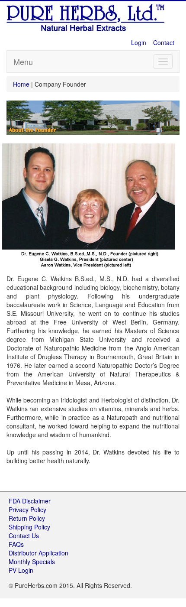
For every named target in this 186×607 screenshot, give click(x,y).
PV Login (21, 570)
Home (22, 84)
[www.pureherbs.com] (86, 16)
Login (138, 42)
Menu (23, 61)
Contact (163, 42)
